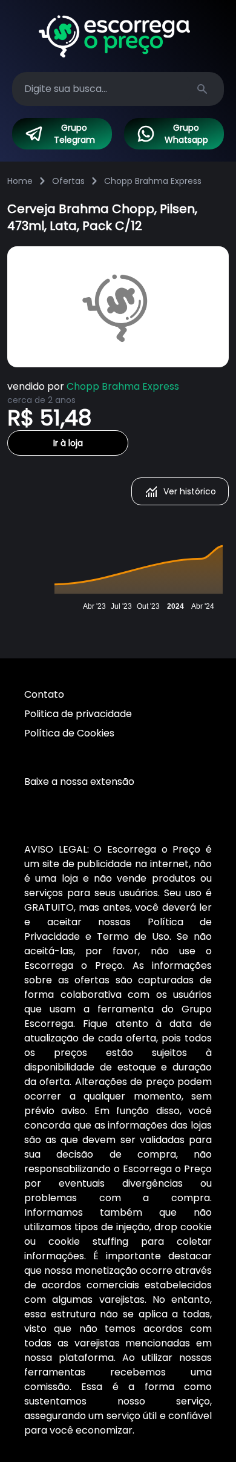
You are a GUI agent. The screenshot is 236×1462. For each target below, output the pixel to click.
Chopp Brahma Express (153, 181)
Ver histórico (189, 491)
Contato (44, 694)
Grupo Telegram (74, 134)
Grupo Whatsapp (186, 134)
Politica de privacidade (78, 714)
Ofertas (68, 181)
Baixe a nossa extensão (79, 781)
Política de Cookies (69, 733)
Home (20, 181)
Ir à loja (68, 443)
